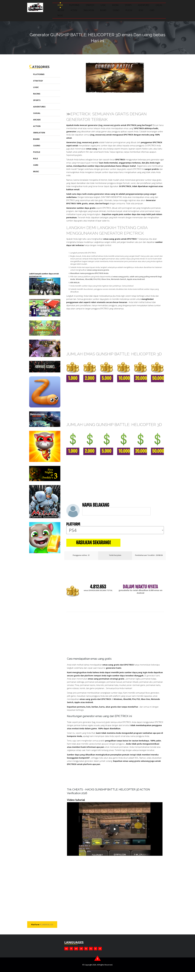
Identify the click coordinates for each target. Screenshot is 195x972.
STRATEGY (90, 5)
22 (89, 555)
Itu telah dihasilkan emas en (140, 590)
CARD (152, 10)
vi (100, 948)
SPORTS (128, 5)
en (76, 948)
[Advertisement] (49, 225)
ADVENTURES (143, 5)
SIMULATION (88, 10)
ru (91, 948)
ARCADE (61, 10)
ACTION (74, 10)
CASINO (116, 10)
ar (81, 948)
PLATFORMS (74, 5)
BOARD (103, 10)
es (66, 948)
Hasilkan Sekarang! (93, 543)
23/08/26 (159, 555)
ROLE (141, 10)
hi (86, 948)
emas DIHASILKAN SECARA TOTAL (98, 590)
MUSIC (60, 15)
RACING (115, 5)
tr (95, 948)
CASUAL (159, 5)
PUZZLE (129, 10)
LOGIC (103, 5)
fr (71, 948)
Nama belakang (95, 505)
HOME (60, 5)
